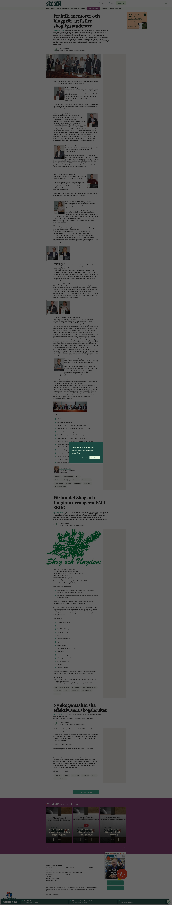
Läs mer (78, 453)
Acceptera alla (94, 457)
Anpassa (76, 457)
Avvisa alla (84, 457)
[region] (86, 452)
